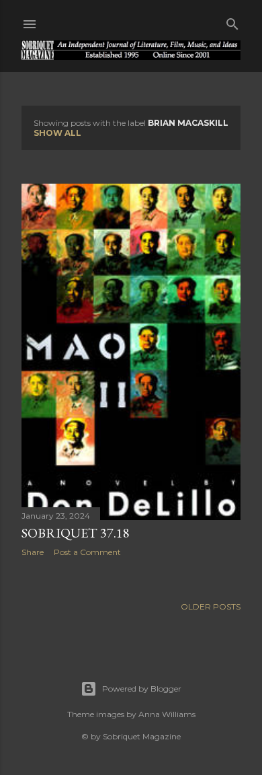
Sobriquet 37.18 (75, 533)
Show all (57, 133)
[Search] (232, 21)
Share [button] (32, 552)
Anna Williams (166, 714)
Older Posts (211, 606)
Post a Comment (87, 552)
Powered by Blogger (141, 689)
